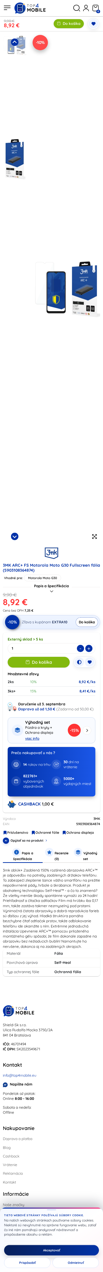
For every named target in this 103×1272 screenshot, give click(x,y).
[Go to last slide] (14, 42)
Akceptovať (51, 1250)
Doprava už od (36, 709)
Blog (7, 1147)
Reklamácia (13, 1173)
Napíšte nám (21, 1084)
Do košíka (71, 23)
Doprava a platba (17, 1138)
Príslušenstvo (17, 832)
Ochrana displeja (80, 832)
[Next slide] (14, 536)
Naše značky (13, 1204)
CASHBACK (30, 804)
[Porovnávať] (79, 662)
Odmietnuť (76, 1263)
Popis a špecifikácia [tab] (23, 856)
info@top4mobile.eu (19, 1075)
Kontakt (9, 1182)
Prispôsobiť (27, 1263)
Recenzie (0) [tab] (61, 856)
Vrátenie (10, 1164)
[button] (14, 85)
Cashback (11, 1156)
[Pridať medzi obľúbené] (93, 23)
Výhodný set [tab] (89, 856)
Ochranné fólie (47, 832)
